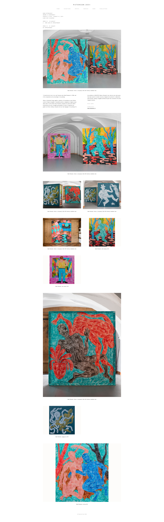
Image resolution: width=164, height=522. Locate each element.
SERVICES (85, 8)
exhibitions (67, 8)
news (94, 8)
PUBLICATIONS (103, 8)
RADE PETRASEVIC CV (91, 108)
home (58, 8)
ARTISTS (77, 8)
